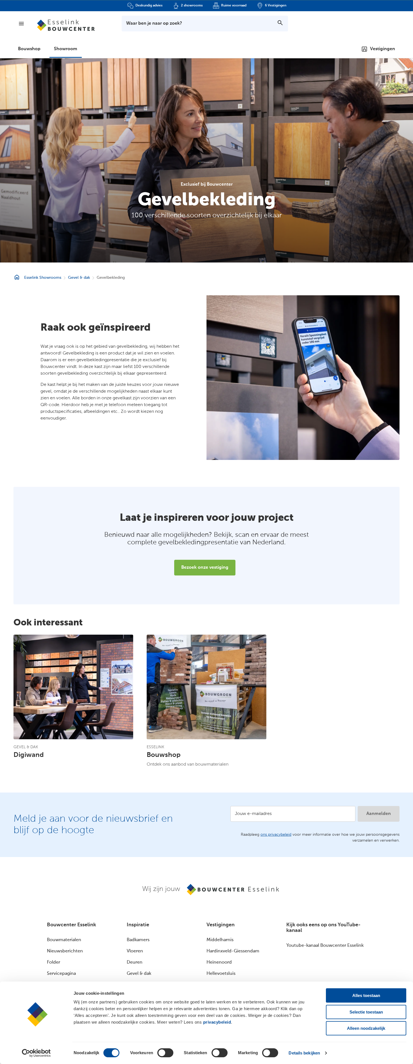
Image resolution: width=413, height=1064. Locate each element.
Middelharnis (219, 940)
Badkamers (138, 940)
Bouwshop (29, 49)
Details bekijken (304, 1053)
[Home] (66, 25)
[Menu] (21, 23)
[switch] (165, 1052)
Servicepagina (61, 973)
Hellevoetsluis (220, 973)
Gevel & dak (79, 278)
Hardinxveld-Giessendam (232, 951)
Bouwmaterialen (64, 940)
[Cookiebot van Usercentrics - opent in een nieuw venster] (36, 1053)
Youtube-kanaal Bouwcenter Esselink (325, 945)
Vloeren (135, 951)
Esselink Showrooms (42, 278)
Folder (53, 962)
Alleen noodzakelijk (366, 1028)
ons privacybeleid (275, 835)
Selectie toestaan (366, 1012)
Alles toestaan (366, 995)
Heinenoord (219, 962)
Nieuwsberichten (65, 951)
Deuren (134, 962)
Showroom (65, 49)
